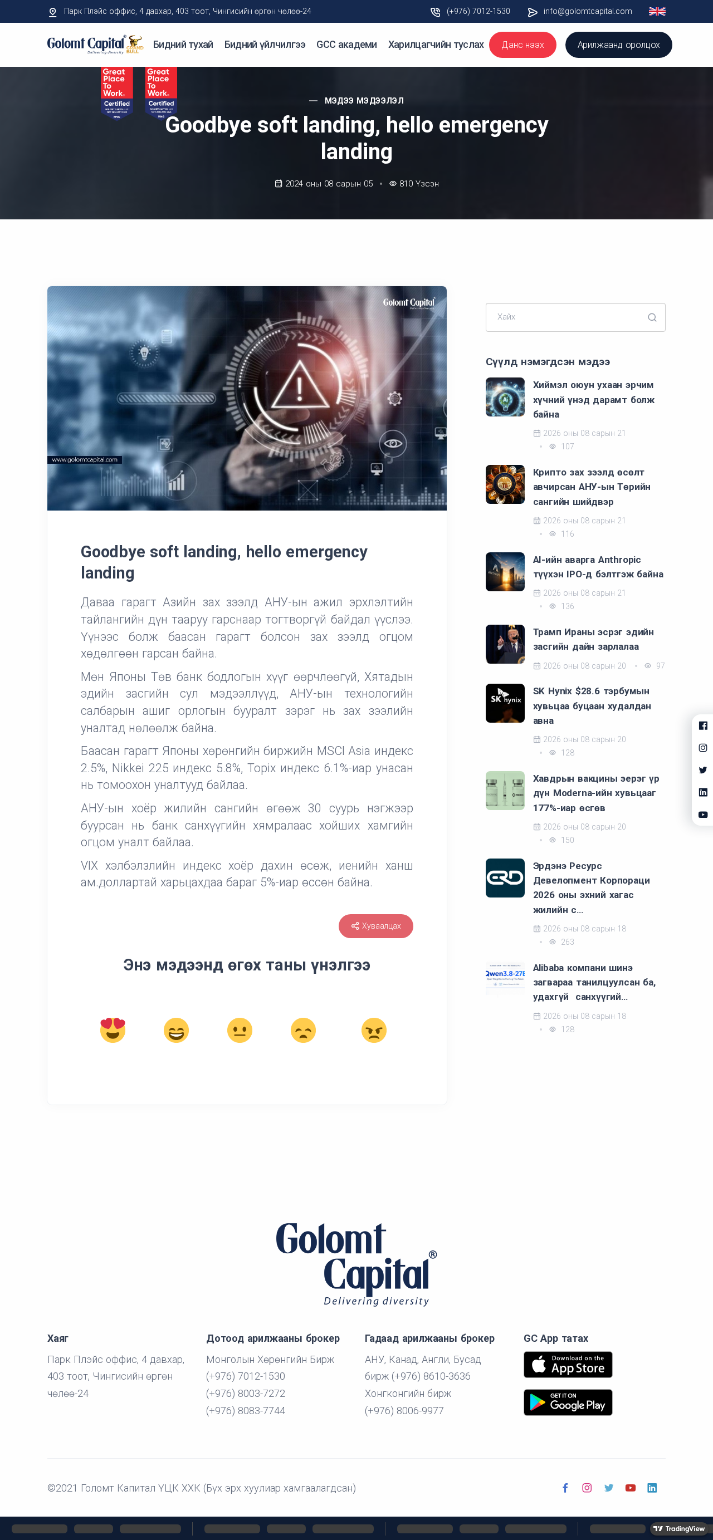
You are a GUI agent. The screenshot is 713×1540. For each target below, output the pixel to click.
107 (566, 446)
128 (566, 752)
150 (566, 840)
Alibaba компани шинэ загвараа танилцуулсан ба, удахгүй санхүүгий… (594, 982)
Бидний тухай (183, 44)
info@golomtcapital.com (588, 11)
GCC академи (346, 44)
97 (659, 665)
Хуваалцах (381, 925)
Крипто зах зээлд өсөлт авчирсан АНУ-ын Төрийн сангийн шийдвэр (592, 487)
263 (566, 942)
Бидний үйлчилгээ (265, 44)
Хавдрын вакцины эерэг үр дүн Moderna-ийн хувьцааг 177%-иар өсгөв (596, 793)
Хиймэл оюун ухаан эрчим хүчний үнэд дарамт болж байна (594, 399)
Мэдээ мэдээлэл (364, 100)
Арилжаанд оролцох (619, 45)
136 (566, 606)
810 (419, 184)
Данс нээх (522, 45)
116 (566, 533)
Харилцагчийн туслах (436, 44)
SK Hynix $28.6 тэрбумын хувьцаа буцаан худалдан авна (592, 705)
